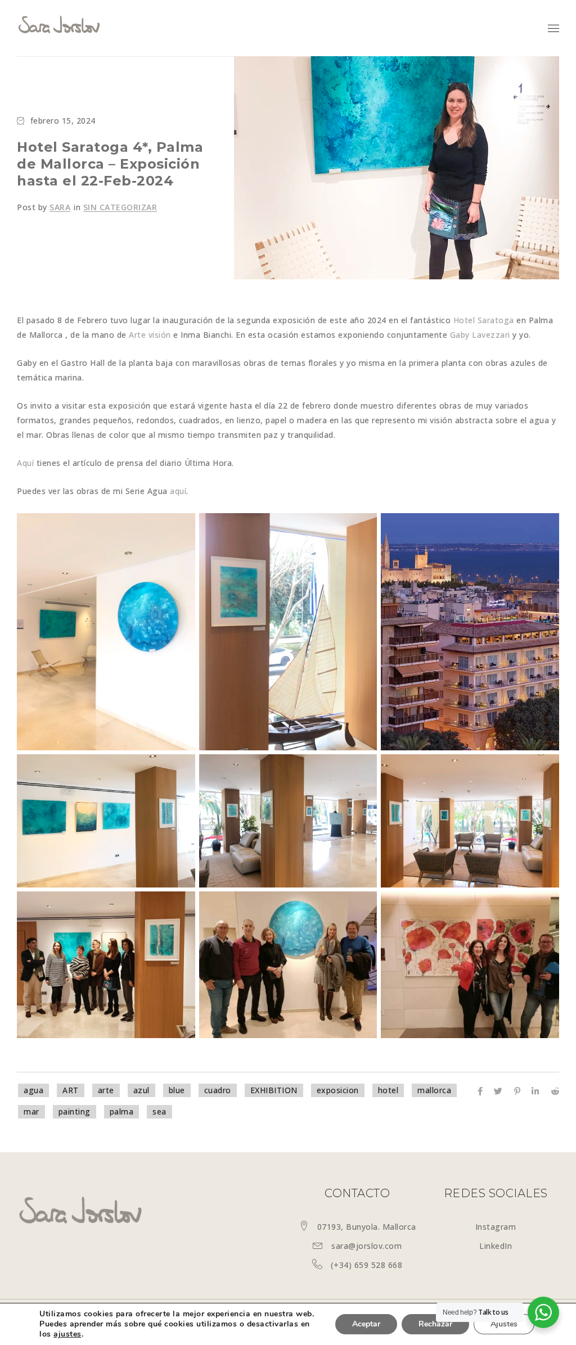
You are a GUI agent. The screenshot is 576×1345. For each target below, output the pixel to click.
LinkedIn (495, 1245)
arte (106, 1090)
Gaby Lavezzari (480, 334)
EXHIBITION (274, 1090)
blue (177, 1090)
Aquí (25, 463)
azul (141, 1090)
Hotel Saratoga (483, 320)
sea (159, 1111)
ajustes (67, 1334)
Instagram (495, 1226)
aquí (178, 491)
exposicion (338, 1090)
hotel (388, 1090)
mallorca (434, 1090)
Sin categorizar (120, 207)
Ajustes (504, 1324)
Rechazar (435, 1324)
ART (70, 1090)
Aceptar (366, 1324)
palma (122, 1111)
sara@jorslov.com (366, 1245)
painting (74, 1111)
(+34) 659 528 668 (367, 1265)
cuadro (217, 1090)
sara (60, 207)
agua (33, 1090)
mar (31, 1111)
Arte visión (150, 334)
